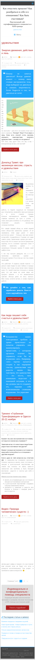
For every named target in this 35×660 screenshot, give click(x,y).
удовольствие (17, 29)
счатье (6, 330)
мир (27, 429)
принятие (4, 431)
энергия (19, 65)
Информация (27, 425)
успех (11, 180)
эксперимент (5, 523)
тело (8, 65)
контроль (22, 328)
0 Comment (21, 180)
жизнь (22, 176)
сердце (19, 178)
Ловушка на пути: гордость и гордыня (14, 638)
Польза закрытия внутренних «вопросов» (15, 630)
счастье (9, 433)
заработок (26, 176)
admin (5, 57)
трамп (14, 172)
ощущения (4, 65)
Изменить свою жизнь (14, 324)
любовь (23, 429)
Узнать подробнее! (17, 608)
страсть (23, 178)
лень (28, 63)
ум (9, 180)
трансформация (16, 433)
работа (15, 178)
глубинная (18, 429)
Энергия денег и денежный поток (10, 653)
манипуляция (28, 328)
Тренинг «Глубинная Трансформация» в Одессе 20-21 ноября (16, 416)
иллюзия (17, 328)
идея (31, 176)
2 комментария (16, 523)
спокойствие (25, 431)
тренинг (22, 433)
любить (3, 178)
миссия (7, 178)
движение (19, 63)
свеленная (13, 431)
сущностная (4, 433)
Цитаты (9, 59)
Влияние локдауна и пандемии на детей (15, 621)
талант (27, 178)
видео (17, 521)
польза (11, 178)
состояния (19, 431)
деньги (18, 176)
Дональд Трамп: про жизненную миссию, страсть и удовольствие (17, 165)
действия (24, 63)
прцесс (3, 330)
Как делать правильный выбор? (10, 655)
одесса (29, 429)
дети (20, 521)
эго (17, 330)
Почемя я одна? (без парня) (26, 653)
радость (8, 431)
